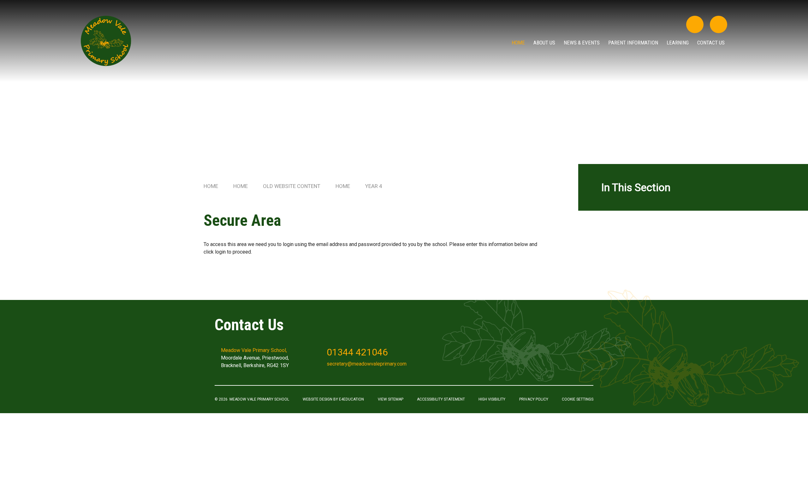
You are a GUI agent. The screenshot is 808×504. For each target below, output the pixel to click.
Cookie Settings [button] (577, 399)
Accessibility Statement (441, 399)
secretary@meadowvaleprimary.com (367, 364)
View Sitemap (390, 399)
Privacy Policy (533, 399)
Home (211, 186)
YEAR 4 (373, 186)
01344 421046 (357, 352)
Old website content (291, 186)
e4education (351, 399)
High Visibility (491, 399)
